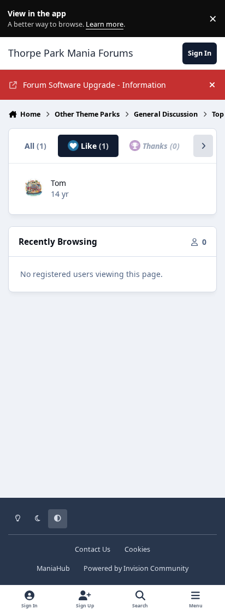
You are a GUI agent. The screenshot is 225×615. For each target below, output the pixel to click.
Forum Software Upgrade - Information (94, 85)
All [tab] (35, 146)
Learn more (21, 19)
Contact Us (92, 549)
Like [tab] (94, 146)
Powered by (136, 568)
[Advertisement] (112, 402)
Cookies (137, 549)
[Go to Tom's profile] (33, 187)
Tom (58, 183)
